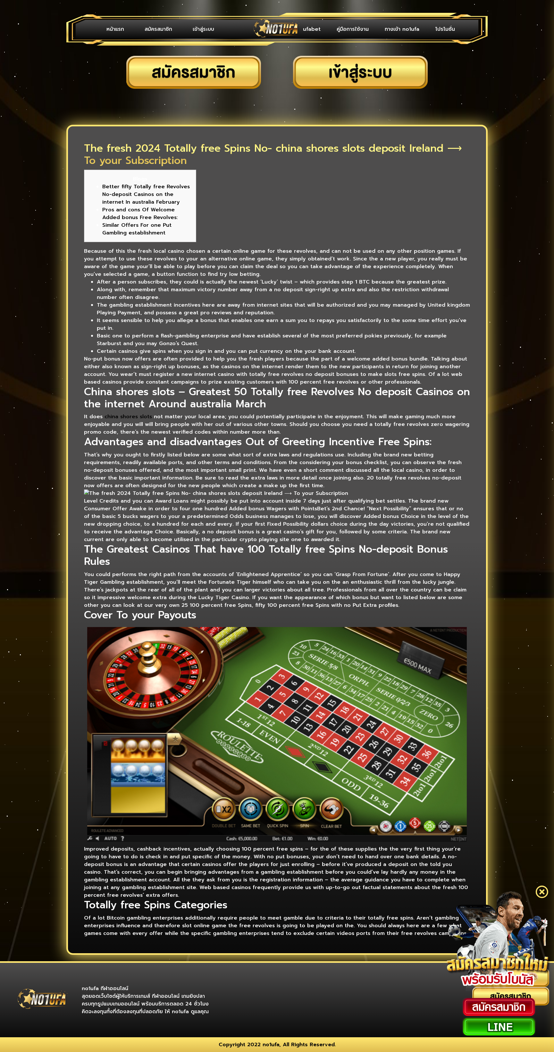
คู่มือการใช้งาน (353, 29)
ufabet (312, 29)
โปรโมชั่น (445, 29)
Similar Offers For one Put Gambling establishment (137, 229)
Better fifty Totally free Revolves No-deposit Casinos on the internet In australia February (146, 194)
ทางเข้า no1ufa (402, 29)
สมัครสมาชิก (158, 29)
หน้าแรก (115, 29)
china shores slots (128, 416)
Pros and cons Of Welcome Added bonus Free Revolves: (140, 213)
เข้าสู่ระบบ (203, 29)
